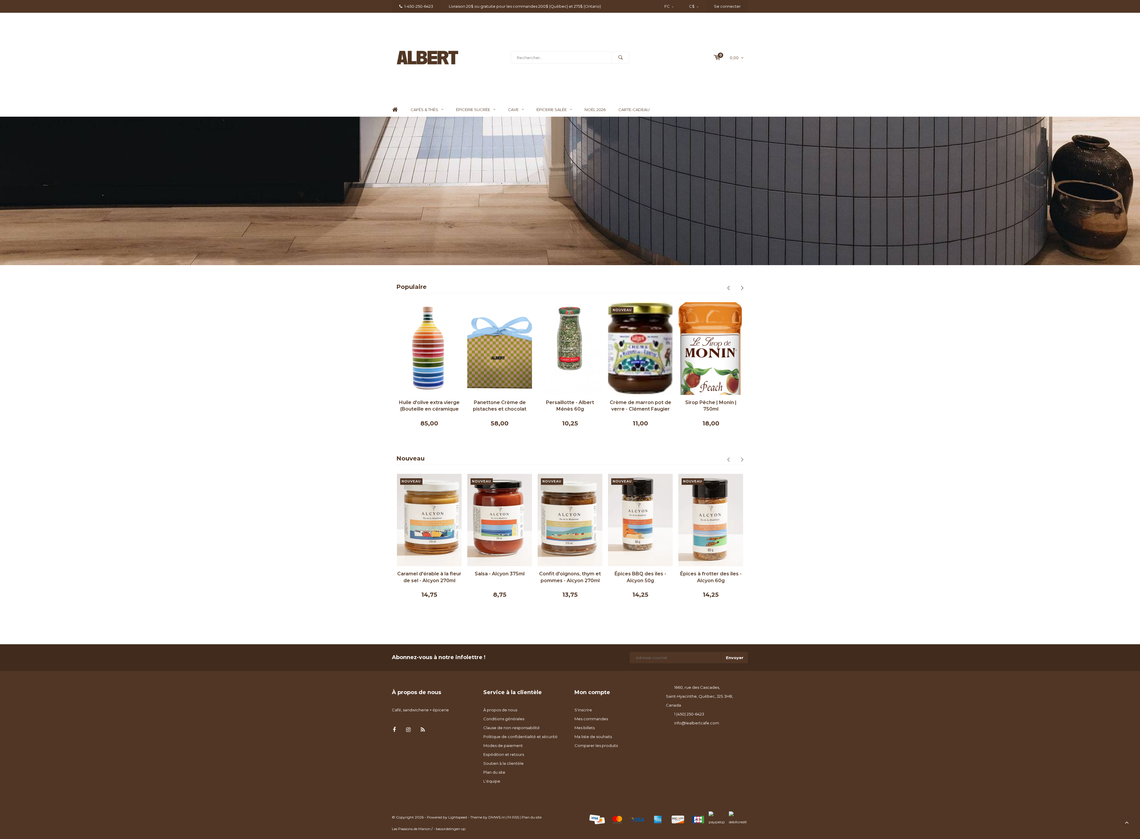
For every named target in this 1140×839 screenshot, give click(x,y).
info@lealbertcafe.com (696, 723)
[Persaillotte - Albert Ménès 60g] (499, 348)
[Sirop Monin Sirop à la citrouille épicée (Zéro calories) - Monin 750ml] (710, 348)
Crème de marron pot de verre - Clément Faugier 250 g (570, 406)
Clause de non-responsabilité (511, 727)
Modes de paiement (503, 745)
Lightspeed (457, 817)
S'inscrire (583, 709)
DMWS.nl (496, 817)
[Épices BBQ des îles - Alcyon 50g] (570, 520)
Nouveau (410, 458)
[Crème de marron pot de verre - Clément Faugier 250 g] (570, 348)
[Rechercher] (620, 58)
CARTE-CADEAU (634, 109)
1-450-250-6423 (418, 6)
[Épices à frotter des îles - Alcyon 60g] (640, 520)
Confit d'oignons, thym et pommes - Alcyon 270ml (500, 577)
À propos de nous (500, 709)
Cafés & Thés (424, 109)
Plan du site (494, 772)
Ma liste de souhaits (593, 736)
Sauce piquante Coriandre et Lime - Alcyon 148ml (711, 577)
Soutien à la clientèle (503, 763)
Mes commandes (591, 718)
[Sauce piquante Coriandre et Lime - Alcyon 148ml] (710, 520)
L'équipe (491, 781)
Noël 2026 (595, 109)
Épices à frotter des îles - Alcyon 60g (640, 577)
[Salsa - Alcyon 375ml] (429, 520)
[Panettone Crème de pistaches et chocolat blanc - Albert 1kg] (429, 348)
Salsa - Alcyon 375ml (429, 574)
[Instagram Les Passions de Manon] (408, 730)
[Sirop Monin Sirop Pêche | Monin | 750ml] (640, 348)
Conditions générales (503, 718)
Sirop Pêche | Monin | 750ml (640, 406)
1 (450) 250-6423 (689, 714)
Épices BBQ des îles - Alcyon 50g (570, 577)
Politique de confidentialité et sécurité (520, 736)
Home (395, 109)
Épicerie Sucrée (473, 109)
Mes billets (584, 727)
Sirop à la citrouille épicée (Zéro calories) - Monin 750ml (710, 406)
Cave (513, 109)
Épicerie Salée (551, 109)
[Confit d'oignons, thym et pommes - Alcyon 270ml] (499, 520)
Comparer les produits (596, 745)
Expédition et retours (503, 754)
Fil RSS (513, 817)
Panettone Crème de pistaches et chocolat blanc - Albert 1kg (429, 406)
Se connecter (727, 6)
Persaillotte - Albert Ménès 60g (500, 406)
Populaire (411, 286)
